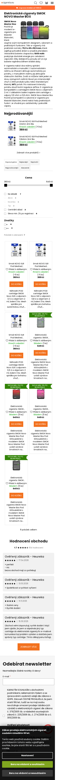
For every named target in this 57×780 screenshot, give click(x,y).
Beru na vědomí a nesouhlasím (27, 773)
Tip (11, 205)
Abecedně (25, 168)
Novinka (13, 202)
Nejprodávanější (11, 168)
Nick (9, 224)
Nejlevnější (23, 162)
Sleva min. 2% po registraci (22, 213)
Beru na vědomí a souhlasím (27, 764)
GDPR (10, 699)
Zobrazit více (28, 646)
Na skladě (14, 194)
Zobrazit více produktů (27, 152)
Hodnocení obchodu (29, 541)
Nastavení (27, 755)
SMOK (9, 228)
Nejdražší (34, 162)
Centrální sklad (17, 209)
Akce (12, 197)
